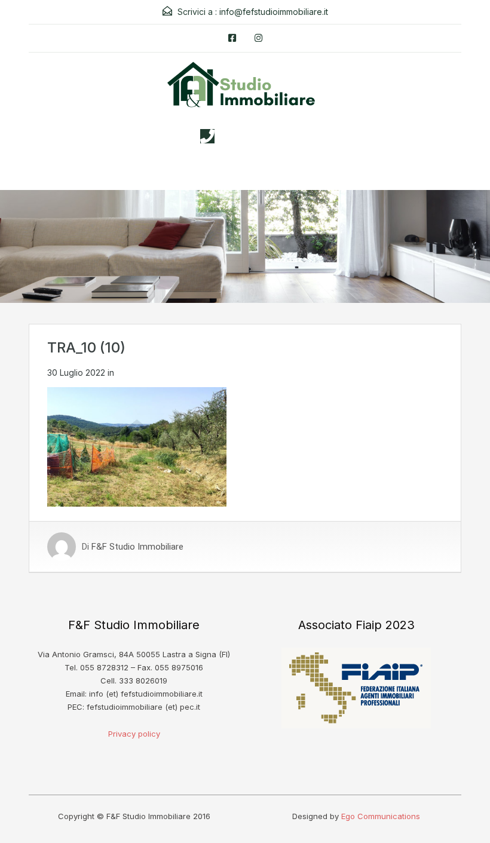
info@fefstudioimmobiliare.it (273, 12)
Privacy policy (134, 733)
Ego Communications (380, 816)
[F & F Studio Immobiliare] (245, 89)
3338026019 (256, 136)
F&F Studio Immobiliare (137, 546)
